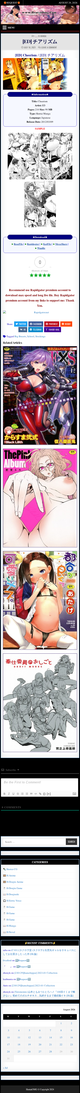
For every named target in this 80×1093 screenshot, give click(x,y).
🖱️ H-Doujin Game (12, 888)
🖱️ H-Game (9, 907)
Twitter (22, 323)
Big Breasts (20, 336)
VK (24, 329)
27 (40, 1051)
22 (61, 1044)
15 (61, 1037)
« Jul (5, 1067)
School (30, 336)
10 (8, 1037)
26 (29, 1051)
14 (50, 1037)
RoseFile (18, 244)
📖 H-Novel (9, 932)
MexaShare (61, 244)
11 (19, 1037)
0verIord (7, 960)
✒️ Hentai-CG (10, 869)
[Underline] (13, 794)
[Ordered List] (22, 794)
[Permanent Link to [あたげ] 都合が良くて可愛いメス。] (40, 600)
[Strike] (17, 794)
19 (29, 1044)
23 (71, 1044)
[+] (49, 793)
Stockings (40, 336)
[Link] (40, 794)
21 (50, 1044)
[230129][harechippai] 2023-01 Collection (35, 972)
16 (71, 1037)
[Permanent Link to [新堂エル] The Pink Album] (40, 498)
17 (8, 1044)
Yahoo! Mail (54, 329)
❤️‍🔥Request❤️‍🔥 (12, 2)
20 (40, 1044)
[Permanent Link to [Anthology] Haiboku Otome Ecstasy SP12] (40, 395)
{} (44, 793)
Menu (11, 27)
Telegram (37, 329)
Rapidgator (33, 244)
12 (29, 1037)
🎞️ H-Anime (9, 875)
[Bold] (4, 794)
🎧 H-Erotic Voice (12, 900)
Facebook (37, 323)
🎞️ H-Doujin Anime (13, 881)
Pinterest (53, 323)
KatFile (47, 244)
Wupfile (41, 248)
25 (19, 1051)
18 (19, 1044)
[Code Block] (35, 794)
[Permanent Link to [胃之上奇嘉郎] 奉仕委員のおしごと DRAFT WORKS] (40, 703)
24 (8, 1051)
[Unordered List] (26, 794)
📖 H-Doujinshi (11, 894)
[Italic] (9, 794)
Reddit (68, 323)
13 (40, 1037)
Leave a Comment (49, 47)
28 (50, 1051)
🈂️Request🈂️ (22, 960)
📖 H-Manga (40, 36)
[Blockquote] (31, 794)
